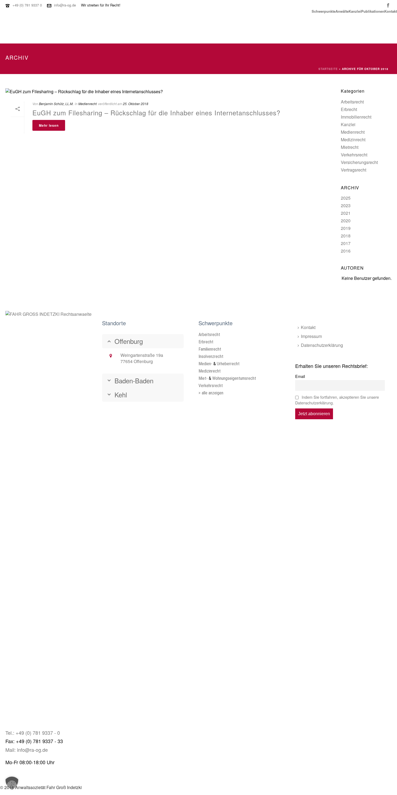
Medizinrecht (353, 139)
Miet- (203, 378)
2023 (346, 205)
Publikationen (372, 10)
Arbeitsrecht (352, 101)
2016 (346, 251)
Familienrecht (209, 349)
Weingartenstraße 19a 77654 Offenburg (141, 358)
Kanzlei (355, 10)
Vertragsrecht (353, 169)
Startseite (328, 69)
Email (300, 376)
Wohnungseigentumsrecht (234, 378)
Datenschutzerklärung (322, 345)
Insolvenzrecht (210, 356)
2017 (346, 243)
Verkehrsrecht (354, 154)
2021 (346, 213)
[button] (12, 783)
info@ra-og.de (65, 5)
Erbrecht (349, 109)
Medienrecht (353, 132)
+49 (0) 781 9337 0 (27, 5)
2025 (346, 198)
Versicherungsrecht (359, 162)
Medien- (205, 363)
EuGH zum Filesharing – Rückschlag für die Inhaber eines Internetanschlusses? (156, 112)
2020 (346, 220)
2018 (346, 236)
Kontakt (390, 10)
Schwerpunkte (323, 10)
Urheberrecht (228, 363)
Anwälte (342, 10)
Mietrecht (349, 147)
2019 (346, 228)
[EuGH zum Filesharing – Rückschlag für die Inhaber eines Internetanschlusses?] (145, 91)
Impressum (311, 336)
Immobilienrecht (356, 117)
